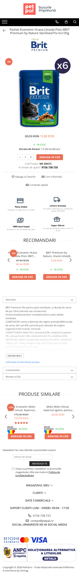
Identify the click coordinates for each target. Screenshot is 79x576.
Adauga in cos (49, 157)
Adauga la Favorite (25, 176)
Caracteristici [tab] (13, 370)
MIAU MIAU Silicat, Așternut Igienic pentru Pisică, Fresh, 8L (58, 408)
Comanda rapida (38, 185)
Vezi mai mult (15, 355)
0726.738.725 (41, 515)
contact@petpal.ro (41, 521)
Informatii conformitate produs (23, 362)
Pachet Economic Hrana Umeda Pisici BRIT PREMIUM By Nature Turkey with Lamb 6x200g (22, 254)
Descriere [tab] (11, 299)
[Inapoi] (3, 30)
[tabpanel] (39, 94)
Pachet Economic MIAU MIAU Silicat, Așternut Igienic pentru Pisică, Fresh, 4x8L (21, 408)
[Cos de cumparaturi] (66, 22)
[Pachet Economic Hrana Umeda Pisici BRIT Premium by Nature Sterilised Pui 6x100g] (39, 94)
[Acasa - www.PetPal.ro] (39, 9)
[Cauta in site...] (75, 22)
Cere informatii (53, 176)
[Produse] (5, 23)
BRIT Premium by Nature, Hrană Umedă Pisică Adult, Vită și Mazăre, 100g (56, 254)
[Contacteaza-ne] (57, 22)
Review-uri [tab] (13, 376)
